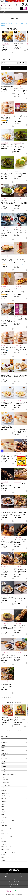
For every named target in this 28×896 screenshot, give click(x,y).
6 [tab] (11, 730)
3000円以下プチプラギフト (8, 852)
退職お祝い (4, 801)
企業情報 (7, 873)
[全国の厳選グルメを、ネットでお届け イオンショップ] (6, 4)
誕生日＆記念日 (6, 854)
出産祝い (4, 790)
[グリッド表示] (21, 63)
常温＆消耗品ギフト (7, 846)
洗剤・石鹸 (5, 779)
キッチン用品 (6, 782)
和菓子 (4, 769)
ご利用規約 (21, 873)
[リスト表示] (24, 63)
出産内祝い (4, 742)
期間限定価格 (3, 25)
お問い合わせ (21, 876)
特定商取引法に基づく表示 (14, 884)
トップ (2, 14)
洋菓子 (15, 14)
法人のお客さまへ (6, 844)
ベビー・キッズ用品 (7, 836)
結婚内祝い (4, 745)
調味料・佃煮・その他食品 (9, 774)
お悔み (3, 804)
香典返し (4, 750)
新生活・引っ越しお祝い (8, 796)
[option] (21, 63)
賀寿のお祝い (5, 793)
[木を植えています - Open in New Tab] (18, 891)
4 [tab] (7, 730)
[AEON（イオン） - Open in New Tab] (8, 891)
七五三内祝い (5, 755)
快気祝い (4, 747)
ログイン (14, 879)
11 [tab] (20, 730)
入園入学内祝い (6, 758)
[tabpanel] (8, 42)
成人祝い (4, 798)
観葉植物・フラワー (7, 841)
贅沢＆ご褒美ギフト (7, 857)
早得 (26, 23)
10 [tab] (18, 730)
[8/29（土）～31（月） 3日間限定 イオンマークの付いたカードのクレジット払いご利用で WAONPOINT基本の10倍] (14, 1)
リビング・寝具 (6, 785)
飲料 (4, 771)
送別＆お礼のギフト (7, 849)
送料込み (11, 23)
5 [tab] (9, 730)
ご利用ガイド (7, 876)
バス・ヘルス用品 (6, 828)
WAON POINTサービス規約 (14, 881)
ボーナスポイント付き (19, 23)
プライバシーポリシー (14, 886)
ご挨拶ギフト (5, 860)
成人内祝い (4, 761)
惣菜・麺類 (4, 817)
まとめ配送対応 (4, 23)
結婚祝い (10, 14)
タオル (4, 777)
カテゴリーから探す (3, 12)
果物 (3, 806)
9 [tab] (16, 730)
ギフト (6, 14)
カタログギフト (6, 787)
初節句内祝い (5, 753)
